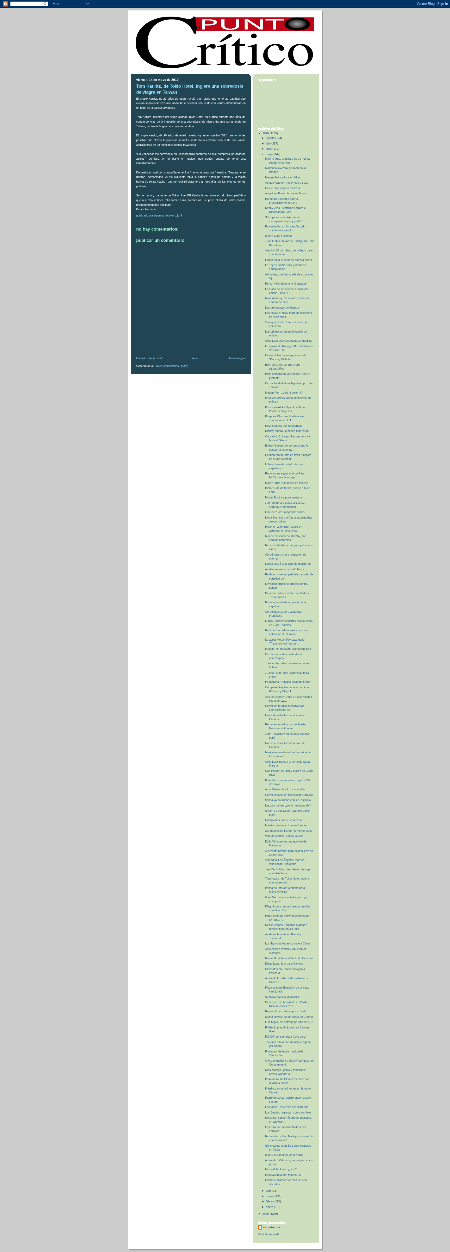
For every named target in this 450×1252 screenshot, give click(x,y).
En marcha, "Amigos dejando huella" (288, 681)
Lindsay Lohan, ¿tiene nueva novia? (288, 805)
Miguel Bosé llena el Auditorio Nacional (289, 958)
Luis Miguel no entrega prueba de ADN (289, 1022)
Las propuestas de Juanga (282, 307)
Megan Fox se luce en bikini (282, 177)
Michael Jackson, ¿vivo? (281, 1169)
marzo (270, 1196)
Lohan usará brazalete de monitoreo (288, 563)
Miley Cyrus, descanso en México (286, 482)
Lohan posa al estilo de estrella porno (288, 259)
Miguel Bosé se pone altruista (283, 497)
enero (270, 1206)
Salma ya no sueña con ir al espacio (288, 800)
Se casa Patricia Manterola (282, 996)
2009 (266, 1213)
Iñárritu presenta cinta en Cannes (286, 825)
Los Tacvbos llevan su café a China (287, 943)
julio (268, 143)
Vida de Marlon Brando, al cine (284, 836)
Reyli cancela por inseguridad (283, 425)
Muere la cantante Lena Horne (284, 1154)
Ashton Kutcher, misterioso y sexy (286, 182)
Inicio (194, 358)
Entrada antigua (236, 358)
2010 (266, 133)
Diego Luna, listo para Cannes (284, 963)
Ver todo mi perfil (268, 1234)
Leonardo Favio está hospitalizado (286, 1107)
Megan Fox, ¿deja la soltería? (284, 392)
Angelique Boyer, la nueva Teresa (286, 193)
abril (269, 1190)
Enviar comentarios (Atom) (171, 366)
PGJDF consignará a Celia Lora (285, 1036)
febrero (271, 1201)
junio (269, 148)
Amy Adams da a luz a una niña (285, 789)
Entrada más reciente (149, 358)
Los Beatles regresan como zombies (288, 1112)
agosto (270, 138)
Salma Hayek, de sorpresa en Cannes (289, 1016)
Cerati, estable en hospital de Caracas (289, 794)
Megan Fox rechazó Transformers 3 (288, 648)
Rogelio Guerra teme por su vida (285, 1011)
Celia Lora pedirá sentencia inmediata (288, 340)
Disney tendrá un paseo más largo (287, 430)
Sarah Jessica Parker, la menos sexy (288, 830)
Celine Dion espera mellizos (282, 188)
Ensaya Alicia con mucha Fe (283, 1174)
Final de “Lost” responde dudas (285, 512)
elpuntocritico (273, 1227)
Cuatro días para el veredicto (283, 820)
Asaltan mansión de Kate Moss (284, 569)
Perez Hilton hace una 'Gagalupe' (286, 283)
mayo (270, 154)
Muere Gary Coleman (278, 235)
